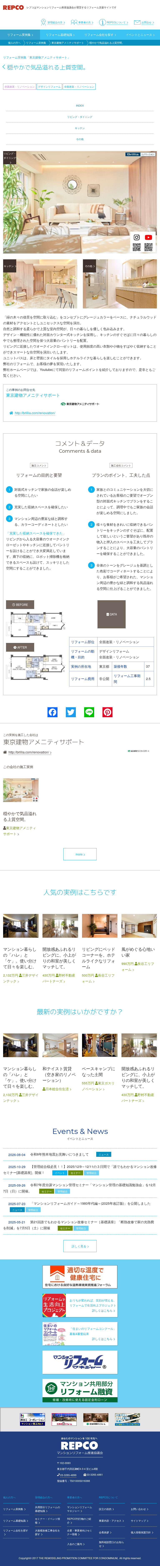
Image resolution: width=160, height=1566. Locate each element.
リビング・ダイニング (79, 116)
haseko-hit (99, 946)
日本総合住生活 (57, 1088)
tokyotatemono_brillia (21, 805)
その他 (80, 139)
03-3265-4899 (68, 1475)
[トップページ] (13, 7)
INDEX (80, 105)
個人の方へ (14, 42)
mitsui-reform (21, 946)
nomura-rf (60, 946)
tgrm (99, 1066)
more (79, 854)
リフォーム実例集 (36, 42)
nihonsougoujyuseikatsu (60, 1066)
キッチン (80, 128)
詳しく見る (79, 1246)
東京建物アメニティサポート (67, 42)
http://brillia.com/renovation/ (35, 412)
